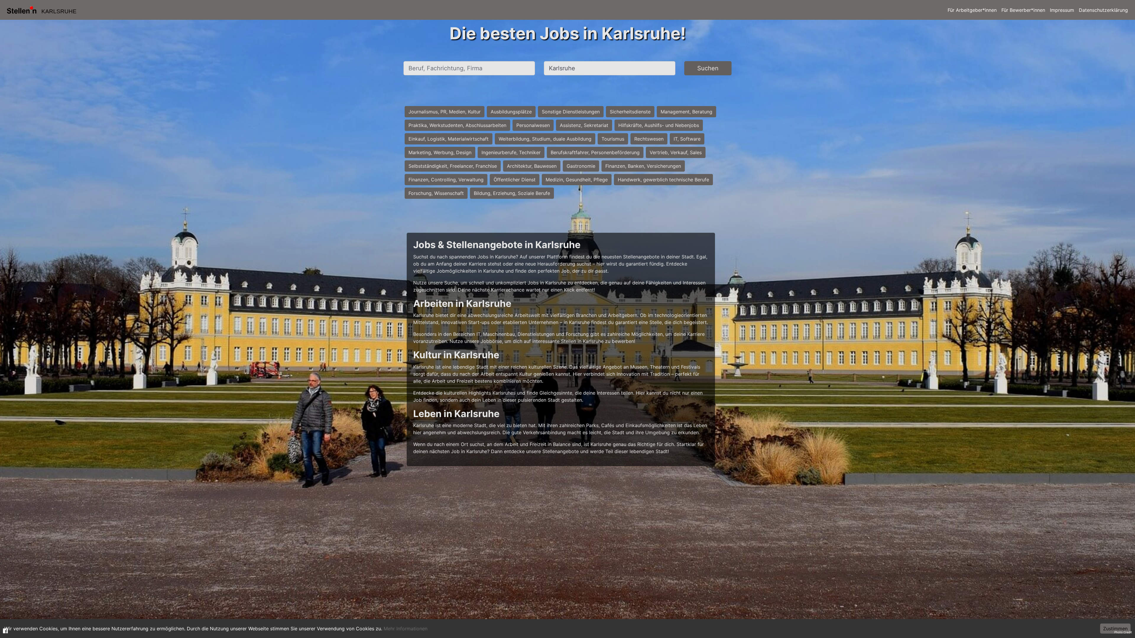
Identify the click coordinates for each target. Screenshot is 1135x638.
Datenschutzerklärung (1103, 10)
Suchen (708, 68)
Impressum (1062, 10)
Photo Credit (1123, 632)
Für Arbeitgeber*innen (972, 10)
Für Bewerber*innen (1023, 10)
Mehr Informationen (405, 629)
